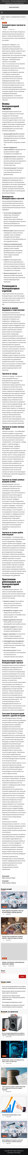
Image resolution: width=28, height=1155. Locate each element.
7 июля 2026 (8, 914)
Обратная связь (6, 1)
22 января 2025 (11, 29)
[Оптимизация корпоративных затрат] (14, 1104)
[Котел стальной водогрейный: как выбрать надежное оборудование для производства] (14, 1022)
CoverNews (10, 1152)
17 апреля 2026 (11, 965)
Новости (4, 22)
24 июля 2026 (8, 1091)
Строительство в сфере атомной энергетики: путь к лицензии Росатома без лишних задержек (13, 997)
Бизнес (4, 1029)
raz (3, 914)
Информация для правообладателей (14, 3)
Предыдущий (8, 877)
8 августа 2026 (8, 1036)
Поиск (3, 971)
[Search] (26, 12)
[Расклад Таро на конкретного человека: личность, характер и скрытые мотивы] (14, 926)
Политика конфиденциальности (18, 1)
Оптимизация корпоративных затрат (12, 1002)
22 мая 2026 (8, 940)
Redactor (5, 29)
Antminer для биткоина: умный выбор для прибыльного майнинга (13, 963)
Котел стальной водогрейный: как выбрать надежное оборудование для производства (14, 987)
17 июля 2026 (8, 1116)
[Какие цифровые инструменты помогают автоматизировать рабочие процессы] (14, 900)
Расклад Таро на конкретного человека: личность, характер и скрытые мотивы (12, 937)
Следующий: (9, 882)
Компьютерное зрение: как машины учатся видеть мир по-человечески (13, 992)
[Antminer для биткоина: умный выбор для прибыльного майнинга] (14, 951)
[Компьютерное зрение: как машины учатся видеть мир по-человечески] (14, 1049)
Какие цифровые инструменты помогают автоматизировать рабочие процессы (13, 911)
